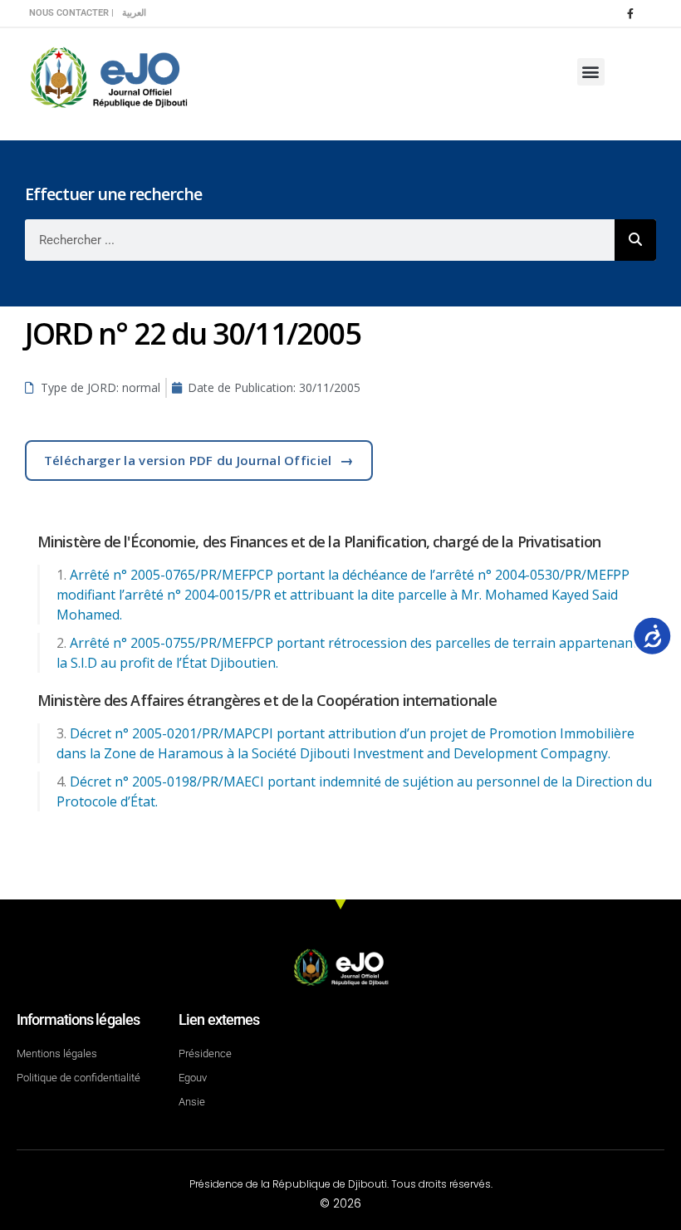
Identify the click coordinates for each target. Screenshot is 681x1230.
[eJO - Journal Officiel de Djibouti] (108, 76)
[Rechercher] (635, 240)
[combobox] (320, 240)
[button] (591, 72)
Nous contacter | (71, 12)
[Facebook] (630, 13)
